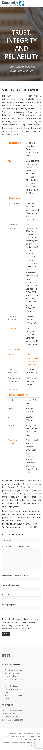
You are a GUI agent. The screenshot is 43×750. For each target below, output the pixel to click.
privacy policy (24, 628)
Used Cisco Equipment (13, 670)
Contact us (9, 692)
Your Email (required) (10, 585)
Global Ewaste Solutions (14, 695)
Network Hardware (12, 673)
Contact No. (6, 595)
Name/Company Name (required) (15, 575)
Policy (7, 698)
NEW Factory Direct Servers (15, 679)
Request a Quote (11, 686)
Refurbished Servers (12, 676)
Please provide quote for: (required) (16, 546)
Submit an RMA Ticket (13, 689)
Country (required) (9, 605)
